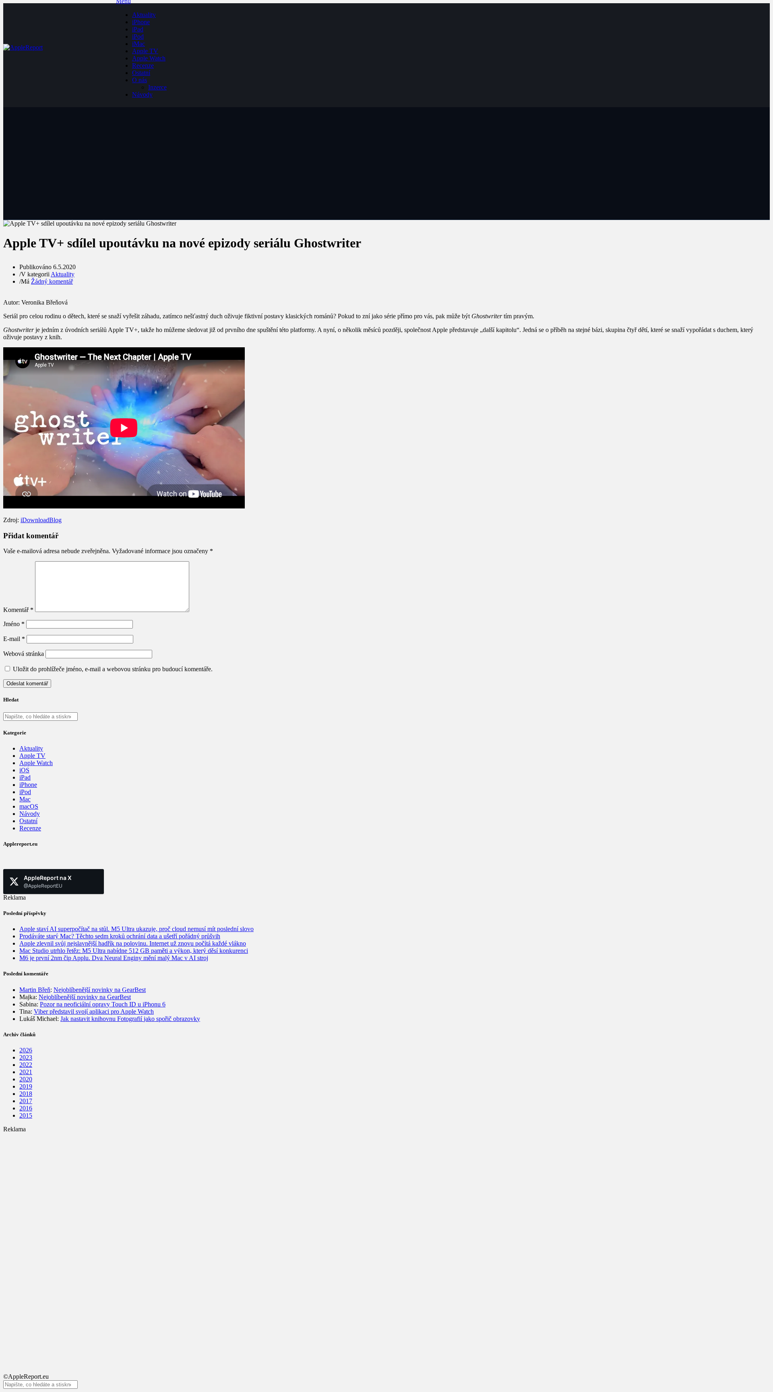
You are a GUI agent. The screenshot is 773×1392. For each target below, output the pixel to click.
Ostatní (141, 72)
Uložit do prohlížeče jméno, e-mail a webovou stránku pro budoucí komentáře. (113, 669)
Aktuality (144, 14)
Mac (25, 799)
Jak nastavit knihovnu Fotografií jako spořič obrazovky (130, 1018)
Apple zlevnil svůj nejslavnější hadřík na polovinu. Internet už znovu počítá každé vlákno (132, 943)
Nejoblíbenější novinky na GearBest (100, 989)
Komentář (18, 609)
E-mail (14, 638)
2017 (25, 1100)
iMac (138, 43)
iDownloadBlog (41, 520)
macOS (28, 806)
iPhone (141, 22)
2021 (25, 1071)
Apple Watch (148, 58)
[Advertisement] (244, 1189)
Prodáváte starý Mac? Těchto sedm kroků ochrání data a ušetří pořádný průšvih (119, 936)
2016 (25, 1108)
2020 (25, 1079)
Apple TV (145, 51)
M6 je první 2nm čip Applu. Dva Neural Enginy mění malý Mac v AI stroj (113, 957)
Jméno (14, 623)
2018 (25, 1093)
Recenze (143, 65)
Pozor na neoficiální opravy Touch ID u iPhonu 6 (102, 1004)
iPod (138, 36)
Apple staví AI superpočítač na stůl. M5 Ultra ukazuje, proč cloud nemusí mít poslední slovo (136, 928)
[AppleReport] (59, 55)
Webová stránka (23, 653)
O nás (139, 80)
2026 (25, 1050)
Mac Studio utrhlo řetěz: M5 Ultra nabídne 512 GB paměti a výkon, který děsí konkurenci (133, 950)
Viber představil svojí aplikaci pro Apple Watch (94, 1011)
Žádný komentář (52, 281)
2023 (25, 1057)
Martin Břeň (34, 989)
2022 (25, 1064)
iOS (24, 770)
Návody (142, 94)
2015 (25, 1115)
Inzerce (157, 87)
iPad (137, 29)
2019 (25, 1086)
